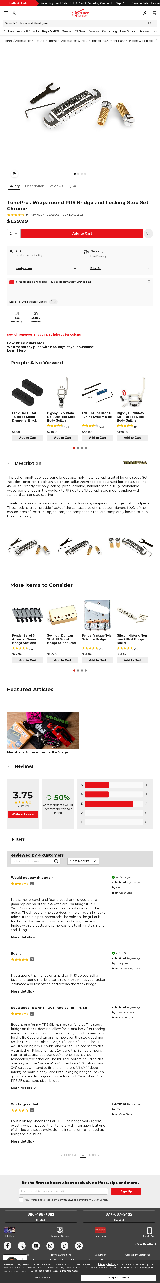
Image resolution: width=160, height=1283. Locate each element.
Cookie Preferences (65, 1270)
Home (8, 40)
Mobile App (149, 1236)
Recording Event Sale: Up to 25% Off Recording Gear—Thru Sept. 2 (82, 3)
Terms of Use (42, 1270)
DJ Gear (79, 31)
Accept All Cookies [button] (118, 1278)
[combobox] (14, 233)
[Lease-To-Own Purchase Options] (53, 301)
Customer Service (60, 1236)
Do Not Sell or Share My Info (61, 1259)
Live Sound (128, 31)
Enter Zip (95, 268)
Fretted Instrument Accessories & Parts (61, 40)
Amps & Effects (28, 31)
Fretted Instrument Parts (108, 40)
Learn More (16, 350)
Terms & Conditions (61, 1254)
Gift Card (9, 1236)
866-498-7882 (41, 1214)
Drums (66, 31)
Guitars (9, 31)
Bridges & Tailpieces (141, 40)
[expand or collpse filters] (145, 839)
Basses (94, 31)
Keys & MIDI (50, 31)
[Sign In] (144, 13)
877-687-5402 (118, 1214)
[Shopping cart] (154, 13)
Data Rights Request (99, 1259)
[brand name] (135, 462)
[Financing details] (149, 281)
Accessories (148, 31)
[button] (80, 463)
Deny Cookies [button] (42, 1278)
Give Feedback (146, 1244)
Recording (109, 31)
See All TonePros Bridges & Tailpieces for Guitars (44, 334)
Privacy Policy (107, 1264)
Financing (100, 1236)
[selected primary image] (80, 106)
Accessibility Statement (137, 1254)
